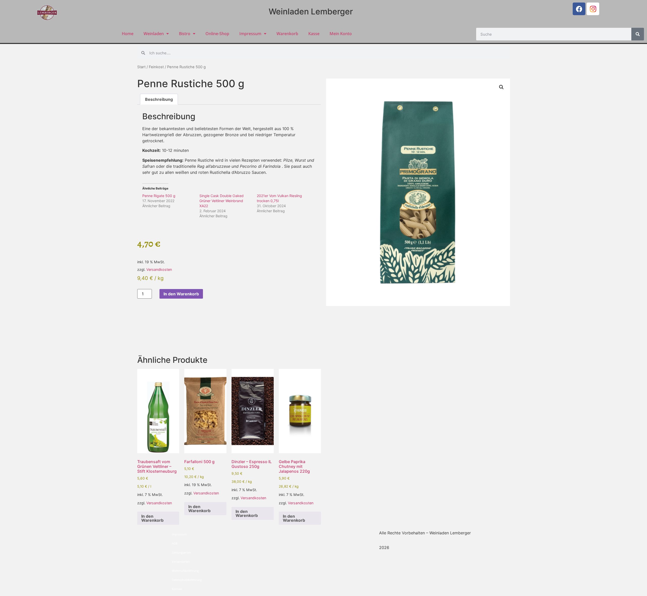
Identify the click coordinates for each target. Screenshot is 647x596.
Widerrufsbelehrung (185, 571)
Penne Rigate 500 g (158, 196)
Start (141, 67)
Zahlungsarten (181, 552)
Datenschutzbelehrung (187, 580)
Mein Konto (341, 33)
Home (127, 33)
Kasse (313, 33)
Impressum (250, 33)
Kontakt (177, 589)
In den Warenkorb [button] (152, 518)
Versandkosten (159, 269)
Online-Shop (217, 33)
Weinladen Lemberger (311, 11)
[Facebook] (579, 9)
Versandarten (181, 561)
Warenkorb (287, 33)
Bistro (184, 33)
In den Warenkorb (181, 293)
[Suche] (637, 34)
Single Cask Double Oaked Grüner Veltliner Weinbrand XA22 (221, 201)
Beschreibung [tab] (159, 99)
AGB (174, 543)
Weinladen (154, 33)
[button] (501, 87)
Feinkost (156, 67)
